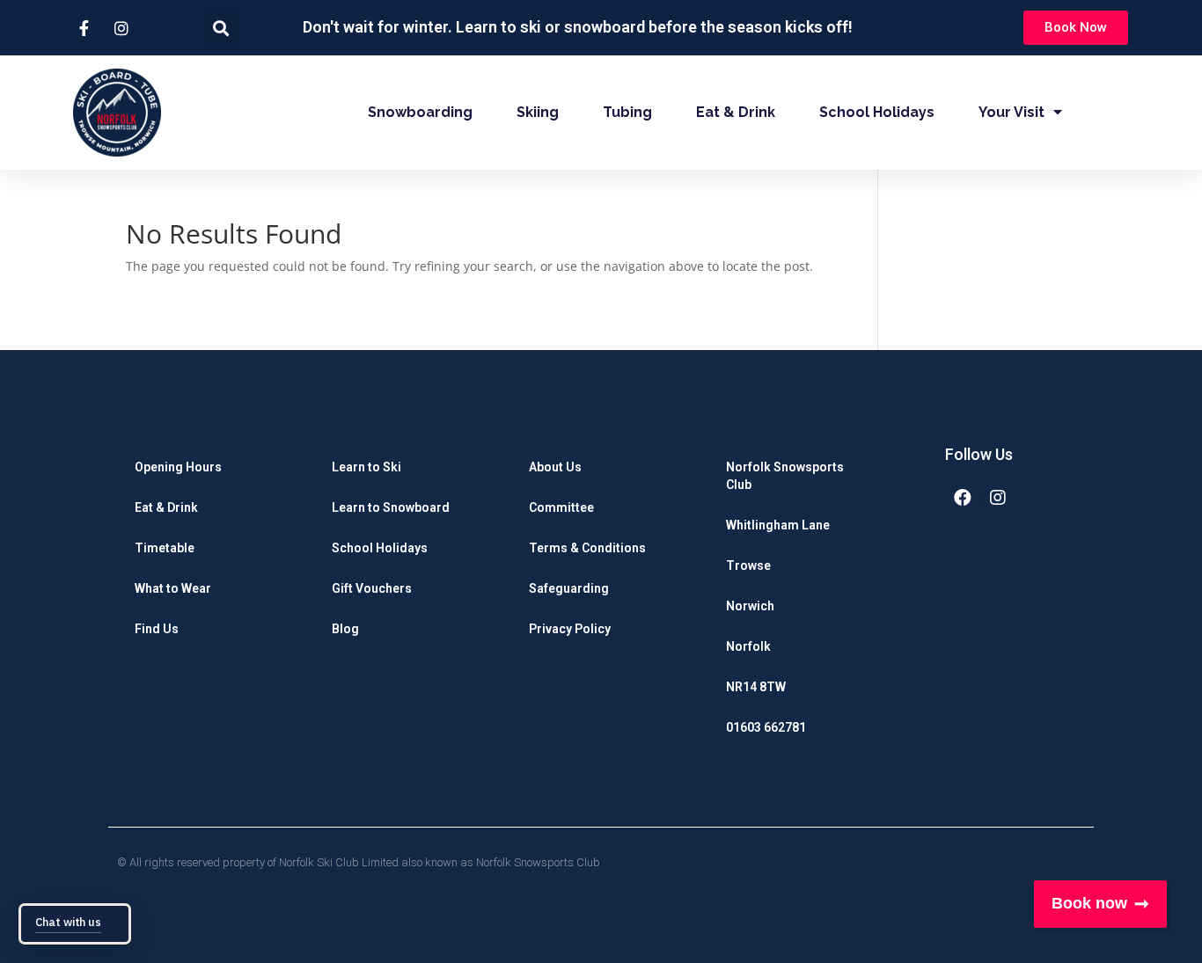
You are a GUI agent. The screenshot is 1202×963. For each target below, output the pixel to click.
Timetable (164, 548)
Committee (561, 507)
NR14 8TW (756, 687)
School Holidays (876, 112)
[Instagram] (997, 497)
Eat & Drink (735, 112)
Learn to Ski (366, 467)
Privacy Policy (570, 629)
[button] (1075, 28)
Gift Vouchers (372, 588)
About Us (555, 467)
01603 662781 (766, 727)
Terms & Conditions (587, 548)
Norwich (750, 606)
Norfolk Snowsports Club (785, 476)
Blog (345, 629)
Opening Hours (178, 467)
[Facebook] (962, 497)
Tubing (627, 112)
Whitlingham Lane (778, 525)
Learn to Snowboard (391, 507)
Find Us (157, 629)
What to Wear (173, 588)
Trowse (748, 565)
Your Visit (1011, 112)
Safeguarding (569, 588)
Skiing (538, 112)
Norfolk (748, 646)
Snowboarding (420, 112)
